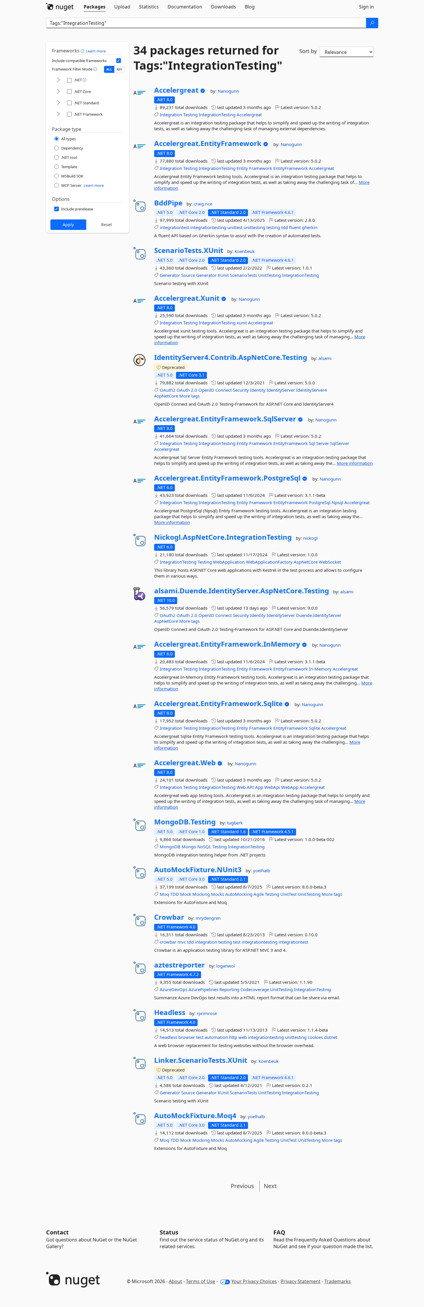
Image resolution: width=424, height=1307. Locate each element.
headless (168, 1037)
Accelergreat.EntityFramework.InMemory (227, 644)
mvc (181, 942)
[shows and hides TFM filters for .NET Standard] (58, 103)
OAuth (183, 390)
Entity (242, 168)
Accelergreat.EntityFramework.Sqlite (218, 703)
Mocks (217, 894)
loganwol (225, 966)
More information (355, 463)
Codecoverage (254, 989)
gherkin (309, 227)
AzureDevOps (173, 989)
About (175, 1281)
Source (188, 275)
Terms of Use (200, 1281)
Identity (257, 390)
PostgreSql (319, 502)
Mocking (201, 894)
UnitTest (288, 894)
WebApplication (229, 562)
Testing (190, 114)
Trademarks (337, 1281)
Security (241, 390)
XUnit (223, 275)
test (236, 942)
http (233, 1037)
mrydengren (208, 918)
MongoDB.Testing (185, 822)
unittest (234, 227)
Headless (169, 1012)
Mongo (189, 846)
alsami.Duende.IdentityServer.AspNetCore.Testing (241, 590)
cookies (315, 1037)
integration (206, 942)
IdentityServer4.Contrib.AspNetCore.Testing (230, 357)
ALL (109, 69)
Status (169, 1232)
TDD (174, 894)
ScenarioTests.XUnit (188, 250)
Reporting (229, 989)
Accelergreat (176, 90)
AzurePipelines (203, 989)
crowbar (168, 942)
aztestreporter (179, 965)
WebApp (289, 787)
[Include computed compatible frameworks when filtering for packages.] (118, 60)
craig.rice (203, 204)
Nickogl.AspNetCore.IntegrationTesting (223, 537)
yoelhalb (261, 870)
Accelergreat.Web (185, 762)
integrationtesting (208, 227)
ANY (119, 69)
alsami (325, 358)
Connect (223, 390)
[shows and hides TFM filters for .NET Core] (58, 91)
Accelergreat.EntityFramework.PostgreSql (227, 478)
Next (270, 1186)
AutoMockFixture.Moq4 (195, 1115)
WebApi (272, 787)
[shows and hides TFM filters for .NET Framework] (58, 114)
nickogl (310, 538)
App (259, 787)
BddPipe (168, 203)
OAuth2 (167, 390)
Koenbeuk (245, 251)
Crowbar (169, 917)
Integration (171, 114)
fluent (295, 227)
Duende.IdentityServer (318, 615)
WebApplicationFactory (269, 562)
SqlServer (339, 443)
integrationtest (174, 227)
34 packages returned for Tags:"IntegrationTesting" (207, 58)
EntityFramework (290, 168)
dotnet (330, 1037)
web (242, 1037)
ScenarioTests (243, 275)
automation (216, 1037)
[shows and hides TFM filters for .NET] (58, 80)
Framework (260, 168)
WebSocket (330, 562)
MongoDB (170, 846)
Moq (164, 894)
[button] (83, 51)
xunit (242, 323)
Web (241, 787)
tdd (284, 227)
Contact (57, 1232)
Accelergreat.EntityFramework (207, 143)
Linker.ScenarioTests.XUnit (200, 1060)
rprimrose (207, 1013)
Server (322, 443)
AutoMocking (238, 894)
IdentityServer (281, 390)
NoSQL (204, 846)
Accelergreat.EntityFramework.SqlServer (225, 419)
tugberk (235, 823)
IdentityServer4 (311, 390)
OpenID (206, 390)
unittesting (254, 227)
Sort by (308, 51)
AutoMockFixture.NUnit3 (198, 869)
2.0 (194, 390)
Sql (312, 443)
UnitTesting (269, 275)
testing (273, 227)
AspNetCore (166, 396)
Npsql (337, 502)
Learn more (96, 51)
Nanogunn (228, 91)
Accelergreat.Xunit (186, 298)
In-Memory (320, 669)
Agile (259, 894)
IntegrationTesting (217, 114)
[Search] (372, 23)
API (250, 787)
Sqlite (314, 728)
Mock (185, 894)
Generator (170, 275)
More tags (189, 396)
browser (186, 1037)
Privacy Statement (301, 1281)
